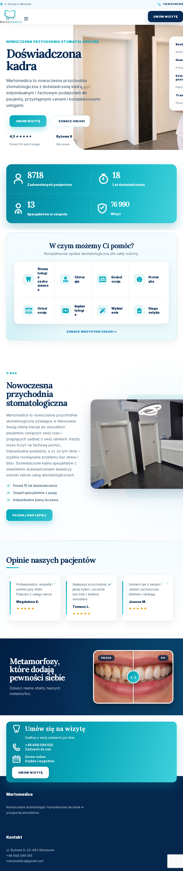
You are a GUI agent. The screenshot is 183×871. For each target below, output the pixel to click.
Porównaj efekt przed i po (133, 677)
